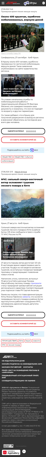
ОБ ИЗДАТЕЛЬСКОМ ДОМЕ (13, 361)
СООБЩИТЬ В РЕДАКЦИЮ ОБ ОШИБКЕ (18, 381)
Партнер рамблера (21, 446)
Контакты (28, 367)
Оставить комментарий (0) (23, 140)
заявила (26, 297)
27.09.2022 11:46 (7, 9)
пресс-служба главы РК (11, 53)
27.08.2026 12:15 (7, 172)
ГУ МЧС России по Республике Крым (16, 219)
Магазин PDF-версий (11, 367)
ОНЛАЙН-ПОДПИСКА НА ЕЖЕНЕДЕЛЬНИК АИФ (22, 364)
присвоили (36, 283)
